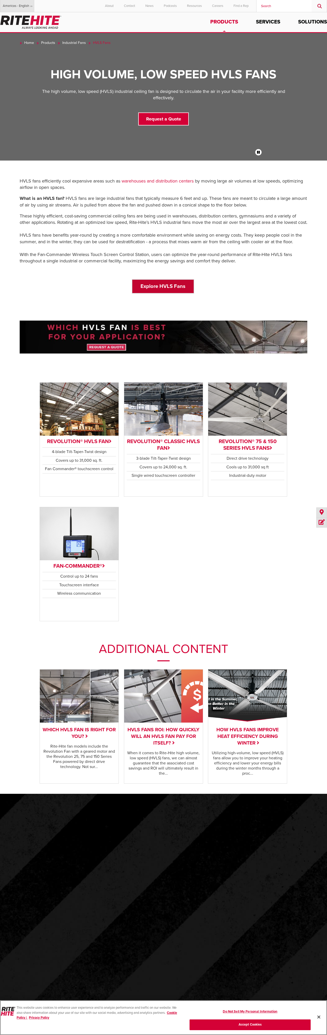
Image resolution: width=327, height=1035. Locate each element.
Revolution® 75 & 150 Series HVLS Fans (248, 444)
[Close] (318, 1016)
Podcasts (170, 6)
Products (224, 22)
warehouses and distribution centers (158, 181)
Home (29, 43)
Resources (194, 6)
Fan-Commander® (77, 566)
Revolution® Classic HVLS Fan (163, 444)
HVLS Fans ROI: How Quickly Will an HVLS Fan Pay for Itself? (163, 736)
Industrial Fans (74, 43)
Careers (217, 6)
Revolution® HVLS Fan (78, 441)
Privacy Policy (39, 1018)
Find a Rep (241, 6)
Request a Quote (163, 118)
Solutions (312, 22)
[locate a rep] (322, 513)
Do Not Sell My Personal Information (250, 1011)
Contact (129, 6)
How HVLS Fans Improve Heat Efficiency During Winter (247, 736)
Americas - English (16, 6)
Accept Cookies (250, 1024)
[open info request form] (322, 522)
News (149, 6)
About (109, 6)
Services (268, 22)
